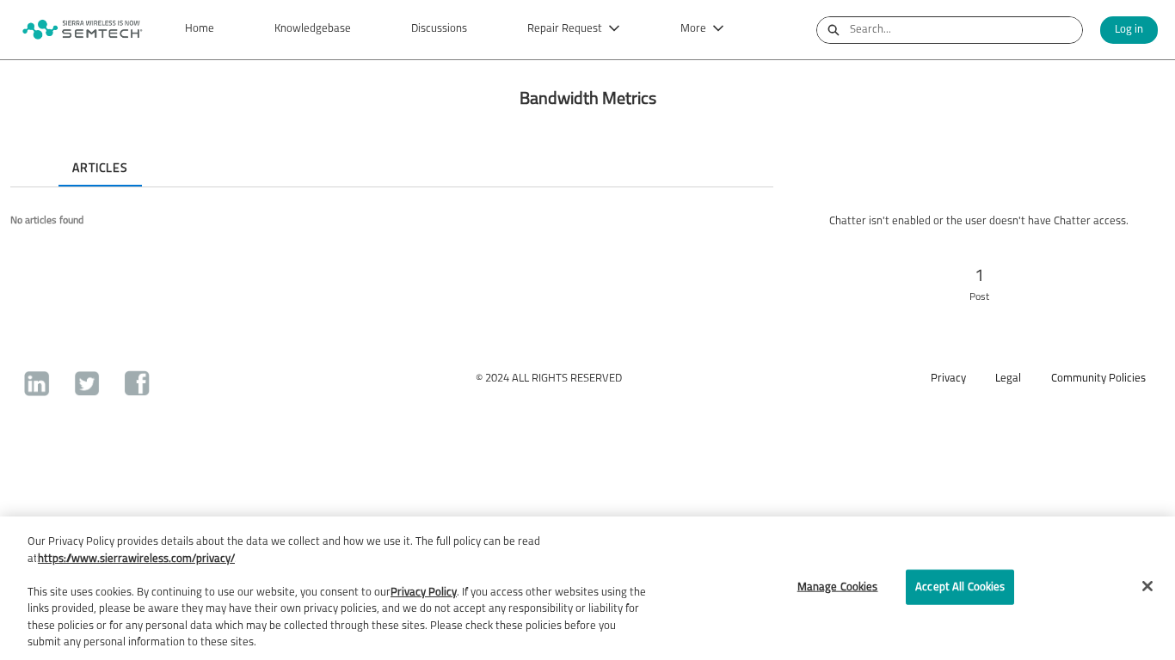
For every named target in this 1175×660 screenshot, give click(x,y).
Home (199, 28)
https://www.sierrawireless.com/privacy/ (136, 559)
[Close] (1147, 586)
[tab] (24, 153)
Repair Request (564, 28)
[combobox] (966, 30)
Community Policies (1098, 378)
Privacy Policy (424, 592)
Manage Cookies (837, 586)
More (693, 28)
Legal (1008, 378)
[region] (587, 588)
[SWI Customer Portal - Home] (81, 30)
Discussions (439, 28)
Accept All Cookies (960, 586)
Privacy (948, 378)
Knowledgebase (312, 28)
